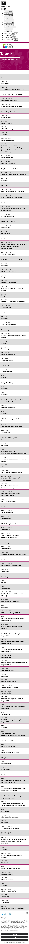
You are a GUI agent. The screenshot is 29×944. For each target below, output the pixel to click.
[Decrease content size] (15, 33)
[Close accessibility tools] (5, 9)
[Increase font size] (14, 35)
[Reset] (2, 9)
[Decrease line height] (13, 37)
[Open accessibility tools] (3, 3)
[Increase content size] (17, 33)
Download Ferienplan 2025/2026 (10, 59)
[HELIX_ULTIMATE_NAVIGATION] (26, 46)
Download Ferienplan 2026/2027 (10, 64)
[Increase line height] (15, 37)
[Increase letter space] (17, 39)
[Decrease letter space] (15, 39)
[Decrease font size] (12, 35)
